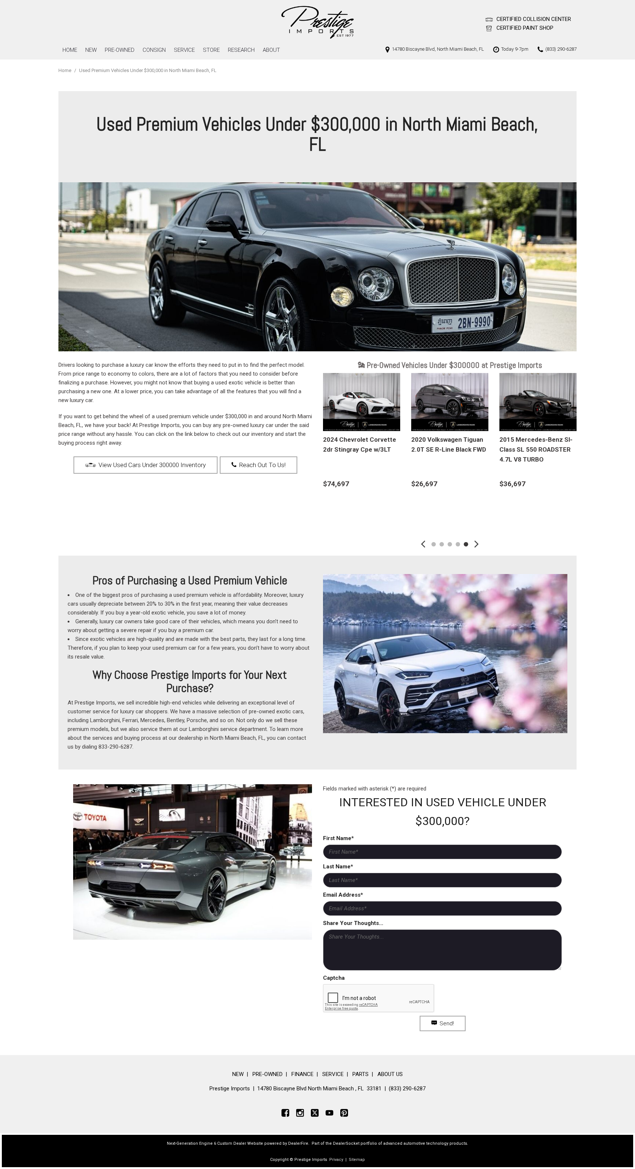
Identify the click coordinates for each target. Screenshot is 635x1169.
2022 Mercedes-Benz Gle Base (360, 444)
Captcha (334, 978)
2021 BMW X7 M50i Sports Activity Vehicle (444, 444)
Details (344, 502)
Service (184, 50)
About (271, 50)
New (91, 50)
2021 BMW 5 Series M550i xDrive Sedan (537, 444)
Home (69, 50)
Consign (154, 50)
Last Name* (338, 866)
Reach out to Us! (262, 465)
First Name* (338, 838)
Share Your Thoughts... (353, 923)
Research (241, 50)
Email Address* (343, 895)
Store (211, 50)
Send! (447, 1023)
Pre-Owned (119, 50)
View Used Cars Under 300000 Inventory (152, 465)
